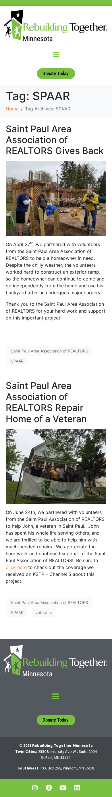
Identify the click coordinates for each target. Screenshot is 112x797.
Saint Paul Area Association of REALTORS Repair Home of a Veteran (46, 402)
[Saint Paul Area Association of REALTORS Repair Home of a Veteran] (56, 466)
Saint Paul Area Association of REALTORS (49, 350)
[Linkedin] (77, 788)
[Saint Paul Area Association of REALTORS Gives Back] (56, 198)
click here (16, 567)
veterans (43, 612)
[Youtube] (63, 788)
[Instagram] (35, 788)
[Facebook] (49, 788)
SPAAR (17, 360)
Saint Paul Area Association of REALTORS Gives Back (55, 140)
